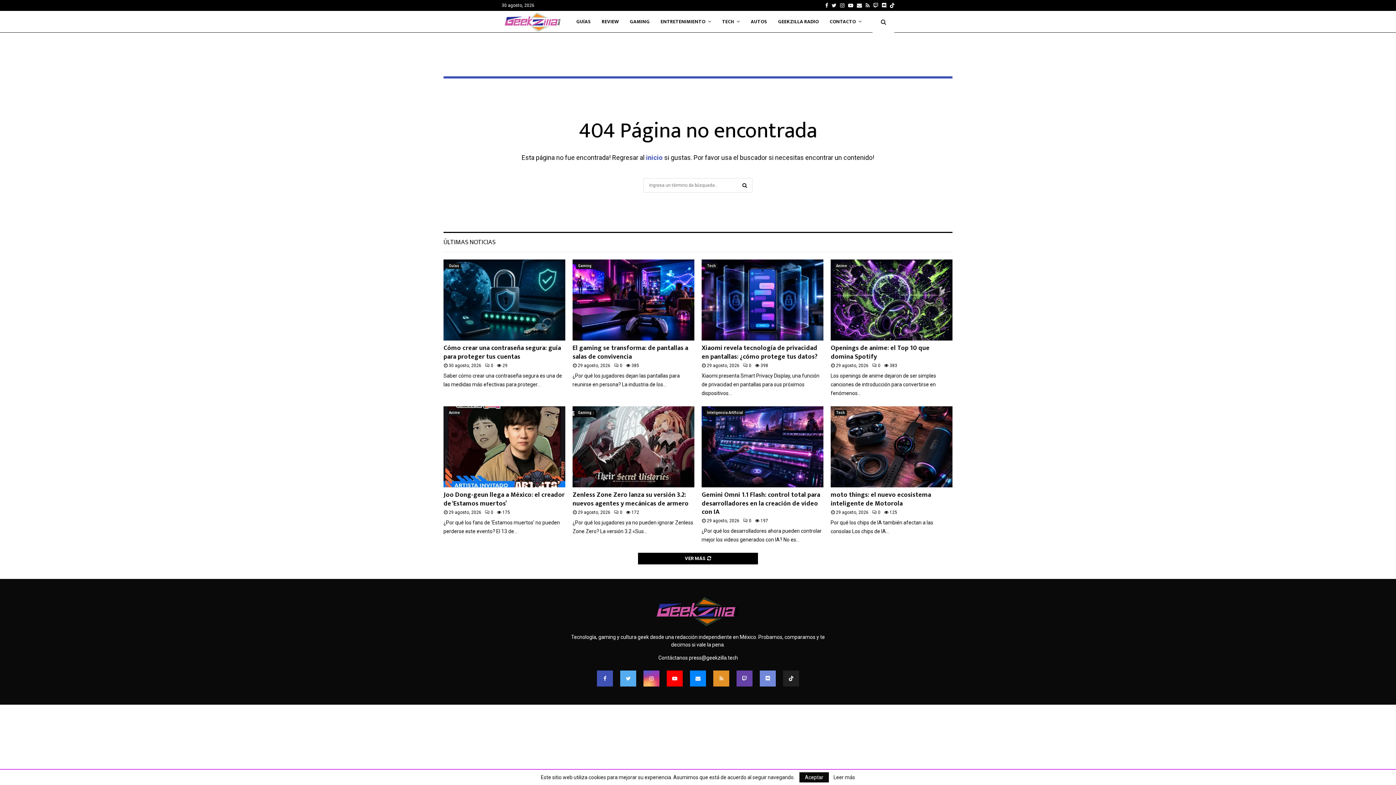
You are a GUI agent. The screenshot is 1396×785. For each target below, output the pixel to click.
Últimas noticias (470, 242)
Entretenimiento (683, 21)
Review (610, 21)
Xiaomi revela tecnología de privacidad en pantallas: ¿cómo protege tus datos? (760, 352)
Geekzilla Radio (798, 21)
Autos (759, 21)
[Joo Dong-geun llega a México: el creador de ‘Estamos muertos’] (504, 446)
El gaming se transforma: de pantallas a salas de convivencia (630, 352)
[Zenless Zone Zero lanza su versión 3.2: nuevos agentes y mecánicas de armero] (633, 446)
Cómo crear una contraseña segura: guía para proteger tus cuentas (502, 352)
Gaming (640, 21)
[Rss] (721, 679)
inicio (654, 157)
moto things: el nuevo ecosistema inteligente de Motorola (881, 499)
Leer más (844, 777)
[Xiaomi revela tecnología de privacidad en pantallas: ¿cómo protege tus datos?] (762, 300)
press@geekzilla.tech (713, 658)
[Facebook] (605, 679)
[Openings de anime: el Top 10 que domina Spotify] (891, 300)
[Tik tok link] (892, 5)
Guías (583, 21)
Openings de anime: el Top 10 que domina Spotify (880, 352)
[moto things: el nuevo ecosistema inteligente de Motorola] (891, 446)
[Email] (698, 679)
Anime (841, 266)
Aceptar (814, 777)
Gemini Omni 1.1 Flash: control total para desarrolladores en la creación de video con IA (761, 504)
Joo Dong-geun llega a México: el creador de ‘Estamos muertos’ (504, 499)
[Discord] (884, 5)
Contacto (843, 21)
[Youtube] (675, 679)
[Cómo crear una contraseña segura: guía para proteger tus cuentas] (504, 300)
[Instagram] (651, 679)
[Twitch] (745, 679)
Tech (728, 21)
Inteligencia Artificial (725, 413)
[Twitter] (628, 679)
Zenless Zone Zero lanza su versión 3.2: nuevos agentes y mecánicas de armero (631, 499)
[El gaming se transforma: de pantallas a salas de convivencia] (633, 300)
